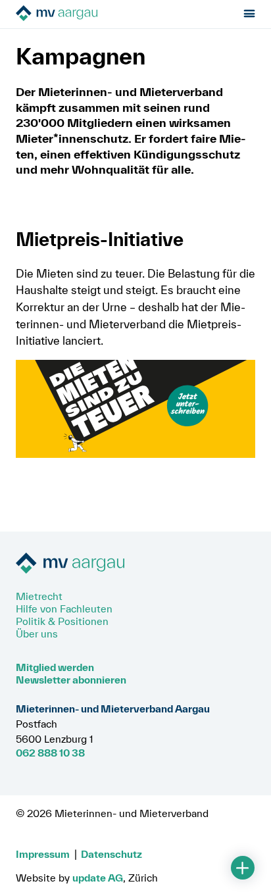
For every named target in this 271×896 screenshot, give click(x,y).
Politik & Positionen (62, 621)
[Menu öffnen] (249, 14)
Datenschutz (111, 854)
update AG (97, 878)
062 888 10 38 (50, 753)
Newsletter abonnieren (71, 679)
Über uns (37, 633)
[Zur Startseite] (90, 14)
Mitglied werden (55, 667)
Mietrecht (39, 596)
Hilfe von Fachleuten (64, 608)
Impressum (43, 854)
